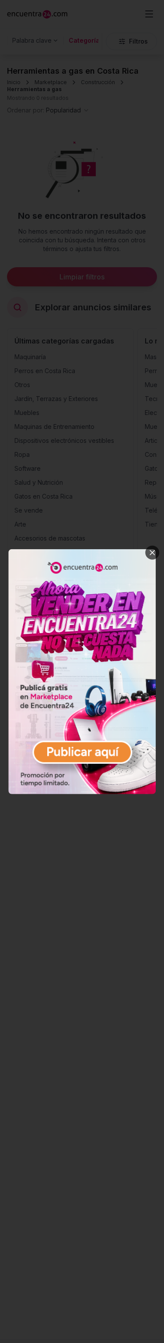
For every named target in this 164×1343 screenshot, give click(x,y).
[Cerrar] (152, 552)
